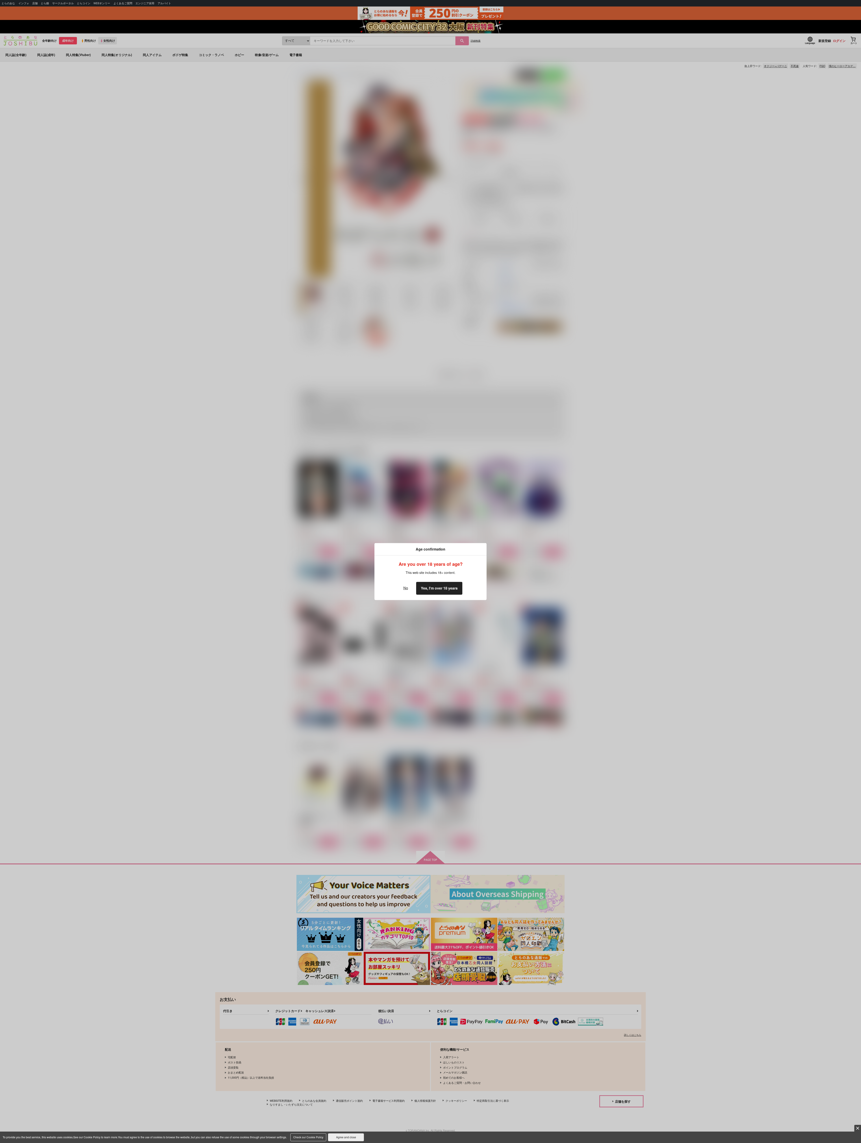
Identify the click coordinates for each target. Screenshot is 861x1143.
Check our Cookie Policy (308, 1137)
